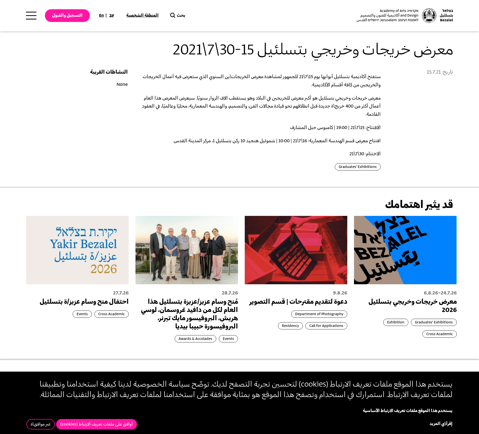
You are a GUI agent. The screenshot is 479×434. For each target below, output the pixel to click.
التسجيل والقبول (67, 15)
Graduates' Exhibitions (358, 166)
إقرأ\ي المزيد (441, 424)
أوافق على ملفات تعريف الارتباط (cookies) (96, 424)
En (101, 15)
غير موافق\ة (41, 424)
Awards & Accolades (195, 338)
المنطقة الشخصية (142, 15)
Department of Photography (319, 314)
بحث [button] (181, 15)
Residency (290, 325)
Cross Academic (439, 334)
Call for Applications (326, 325)
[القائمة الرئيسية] (31, 16)
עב (111, 15)
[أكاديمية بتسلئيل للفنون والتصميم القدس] (404, 15)
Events (228, 338)
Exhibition (395, 322)
